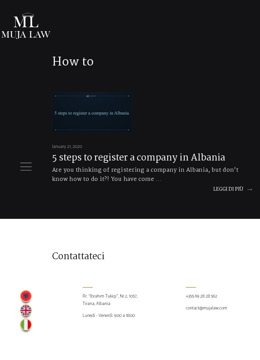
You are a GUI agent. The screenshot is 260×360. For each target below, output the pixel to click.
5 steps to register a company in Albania (138, 158)
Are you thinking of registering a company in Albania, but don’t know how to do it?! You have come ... (145, 175)
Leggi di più (228, 189)
